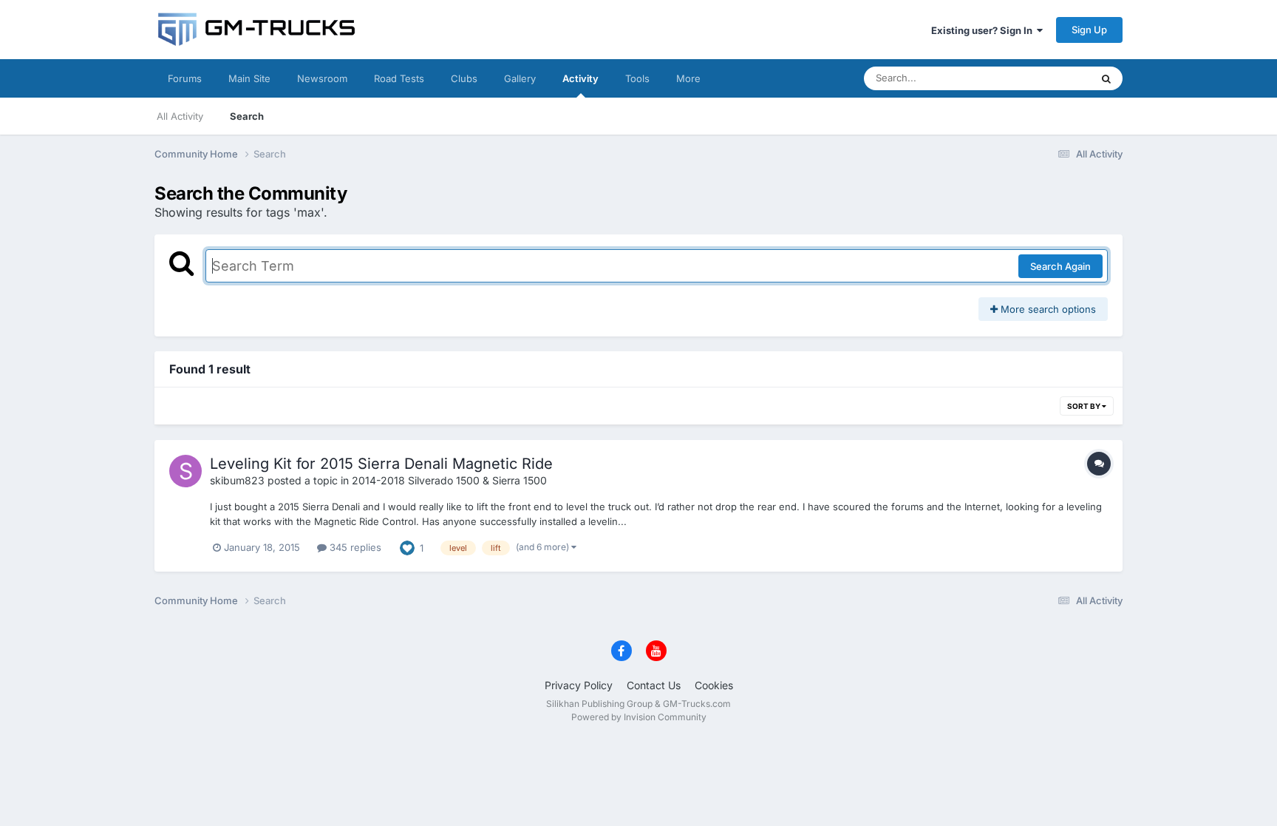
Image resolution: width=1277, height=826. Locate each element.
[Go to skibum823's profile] (185, 471)
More (688, 78)
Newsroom (322, 78)
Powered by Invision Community (638, 716)
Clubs (464, 78)
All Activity (180, 116)
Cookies (714, 685)
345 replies (354, 547)
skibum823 (237, 480)
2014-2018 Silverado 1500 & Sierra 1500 (449, 480)
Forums (185, 78)
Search (247, 116)
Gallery (520, 78)
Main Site (249, 78)
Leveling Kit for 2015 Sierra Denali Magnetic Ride (381, 464)
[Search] (1106, 78)
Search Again (1060, 266)
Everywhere (1044, 78)
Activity (580, 78)
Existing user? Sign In (984, 30)
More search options (1047, 309)
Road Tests (399, 78)
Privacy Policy (579, 685)
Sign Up (1089, 29)
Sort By (1084, 406)
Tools (637, 78)
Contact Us (654, 685)
